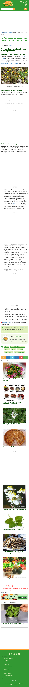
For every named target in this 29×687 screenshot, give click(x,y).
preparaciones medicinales (17, 346)
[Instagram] (16, 654)
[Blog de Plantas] (19, 654)
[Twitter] (14, 654)
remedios (7, 349)
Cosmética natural (8, 662)
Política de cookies (14, 684)
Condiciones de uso (9, 683)
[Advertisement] (14, 22)
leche (16, 205)
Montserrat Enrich (23, 327)
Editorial (18, 336)
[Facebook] (9, 654)
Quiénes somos (7, 673)
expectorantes (14, 63)
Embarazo (6, 669)
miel (14, 203)
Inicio (2, 32)
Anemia (5, 667)
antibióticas (21, 62)
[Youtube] (11, 654)
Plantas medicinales (8, 32)
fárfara (6, 346)
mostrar (10, 45)
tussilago (20, 349)
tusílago (13, 349)
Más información (6, 322)
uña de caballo (8, 352)
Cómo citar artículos (8, 675)
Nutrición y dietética (8, 658)
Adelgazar (6, 660)
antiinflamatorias (5, 63)
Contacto (6, 671)
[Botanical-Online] (8, 4)
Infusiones (6, 664)
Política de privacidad (19, 683)
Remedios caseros (8, 666)
